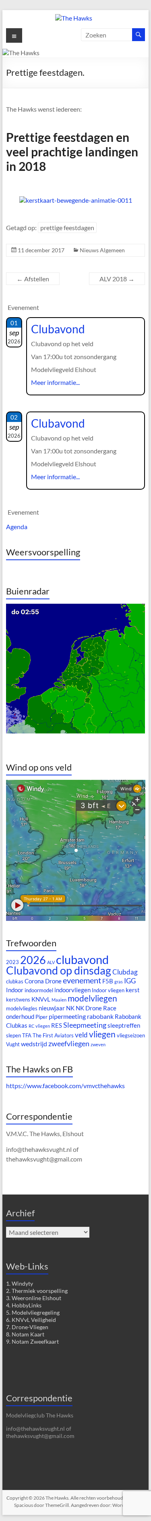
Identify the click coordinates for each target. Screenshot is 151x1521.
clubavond (82, 959)
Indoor (14, 990)
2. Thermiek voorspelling (37, 1290)
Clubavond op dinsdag (58, 970)
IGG (130, 981)
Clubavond (58, 329)
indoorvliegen (72, 990)
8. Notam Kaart (25, 1334)
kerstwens (18, 999)
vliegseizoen (131, 1035)
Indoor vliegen (108, 990)
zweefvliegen (68, 1043)
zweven (98, 1044)
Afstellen (33, 279)
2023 (12, 962)
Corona (34, 981)
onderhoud (20, 1016)
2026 (33, 959)
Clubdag (125, 972)
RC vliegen (39, 1026)
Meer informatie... (55, 382)
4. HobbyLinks (23, 1305)
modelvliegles (21, 1008)
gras (118, 981)
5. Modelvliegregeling (33, 1312)
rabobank (100, 1016)
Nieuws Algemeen (102, 250)
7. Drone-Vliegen (27, 1327)
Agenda (16, 526)
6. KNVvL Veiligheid (31, 1319)
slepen (13, 1035)
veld (81, 1035)
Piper (41, 1017)
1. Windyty (19, 1283)
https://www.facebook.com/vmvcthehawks (65, 1085)
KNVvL (40, 999)
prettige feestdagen (67, 227)
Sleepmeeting (84, 1024)
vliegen (102, 1034)
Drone (53, 981)
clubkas (14, 981)
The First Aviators (53, 1035)
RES (56, 1025)
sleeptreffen (124, 1025)
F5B (107, 981)
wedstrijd (34, 1043)
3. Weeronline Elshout (33, 1298)
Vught (13, 1044)
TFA (26, 1035)
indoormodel (39, 990)
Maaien (59, 999)
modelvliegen (92, 998)
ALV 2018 (116, 279)
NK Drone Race (96, 1008)
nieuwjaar (52, 1008)
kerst (133, 990)
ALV (51, 962)
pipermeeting (67, 1016)
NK (70, 1008)
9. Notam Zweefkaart (32, 1341)
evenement (82, 980)
